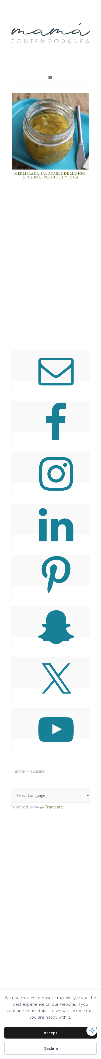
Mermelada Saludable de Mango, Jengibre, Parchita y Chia (50, 175)
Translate (54, 807)
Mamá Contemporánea (50, 33)
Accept (50, 1032)
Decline (50, 1048)
